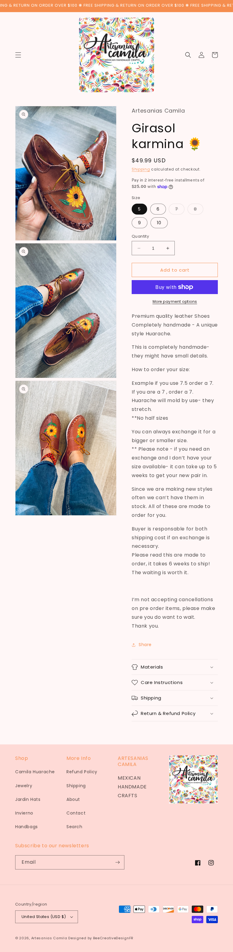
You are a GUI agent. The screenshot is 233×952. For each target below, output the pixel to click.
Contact (76, 813)
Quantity (140, 236)
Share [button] (145, 645)
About (73, 799)
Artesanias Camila (49, 938)
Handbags (26, 827)
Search (74, 827)
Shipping (141, 169)
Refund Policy (81, 772)
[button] (18, 55)
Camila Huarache (35, 772)
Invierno (24, 813)
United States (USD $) (44, 917)
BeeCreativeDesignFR (113, 938)
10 (159, 223)
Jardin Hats (28, 799)
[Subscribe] (117, 862)
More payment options (175, 301)
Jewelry (23, 786)
